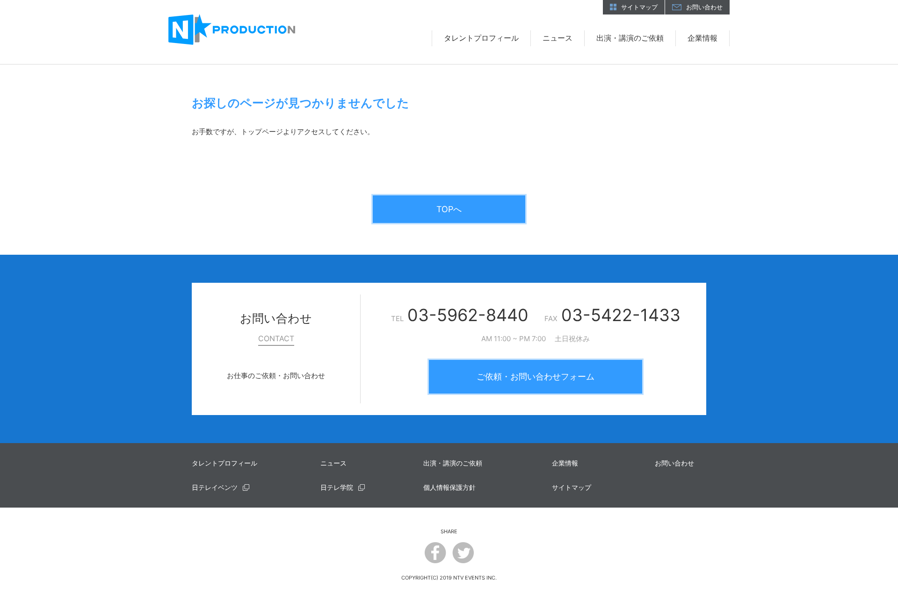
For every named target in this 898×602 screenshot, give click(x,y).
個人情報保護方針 (449, 487)
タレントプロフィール (481, 38)
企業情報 (702, 38)
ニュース (557, 38)
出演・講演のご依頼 (630, 38)
